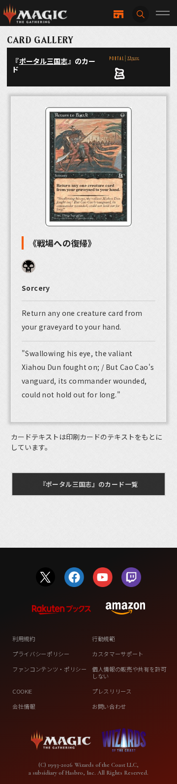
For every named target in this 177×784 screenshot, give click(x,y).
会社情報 (23, 706)
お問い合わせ (109, 706)
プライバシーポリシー (41, 654)
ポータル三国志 (43, 61)
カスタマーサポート (118, 654)
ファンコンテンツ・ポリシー (49, 669)
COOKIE (22, 691)
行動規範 (103, 639)
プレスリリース (112, 691)
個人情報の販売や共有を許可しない (129, 672)
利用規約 (23, 639)
